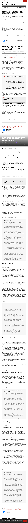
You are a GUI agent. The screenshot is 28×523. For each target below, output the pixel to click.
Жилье (13, 509)
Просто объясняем (6, 508)
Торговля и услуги (4, 127)
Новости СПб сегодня (13, 126)
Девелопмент (16, 509)
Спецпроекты (11, 508)
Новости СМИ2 (4, 43)
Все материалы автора (13, 9)
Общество (13, 127)
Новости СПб (8, 126)
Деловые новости (9, 127)
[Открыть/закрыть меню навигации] (21, 0)
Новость (5, 126)
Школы (21, 126)
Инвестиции (20, 509)
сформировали (11, 119)
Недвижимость (10, 509)
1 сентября (18, 126)
